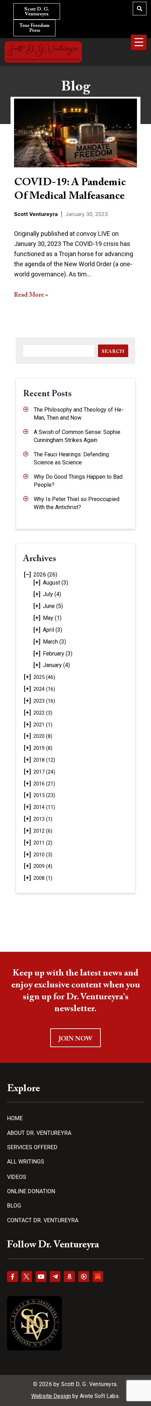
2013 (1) (42, 819)
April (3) (52, 629)
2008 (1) (42, 878)
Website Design (51, 1396)
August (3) (55, 582)
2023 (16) (44, 701)
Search (112, 351)
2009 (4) (42, 866)
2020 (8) (42, 736)
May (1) (52, 618)
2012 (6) (42, 831)
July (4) (52, 594)
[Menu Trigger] (138, 42)
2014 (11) (44, 807)
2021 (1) (42, 725)
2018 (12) (44, 760)
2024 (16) (44, 689)
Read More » (31, 295)
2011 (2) (42, 843)
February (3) (57, 653)
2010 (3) (42, 854)
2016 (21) (44, 784)
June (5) (53, 606)
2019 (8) (42, 748)
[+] (36, 582)
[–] (27, 574)
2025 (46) (44, 677)
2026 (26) (45, 574)
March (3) (54, 641)
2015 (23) (44, 795)
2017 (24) (44, 772)
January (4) (56, 665)
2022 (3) (42, 713)
